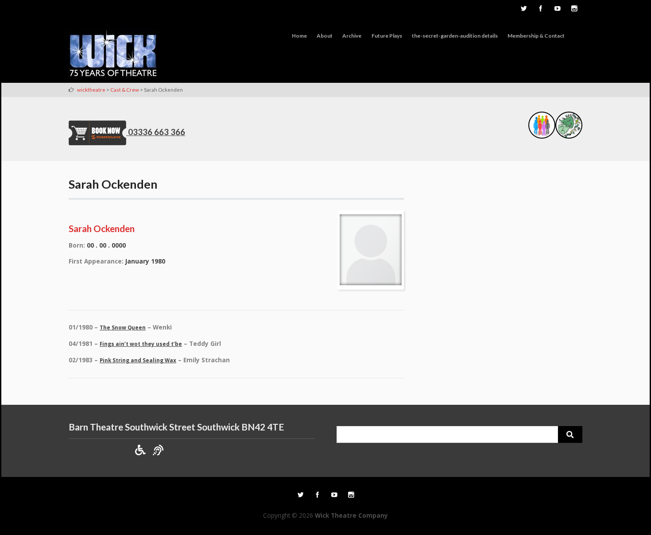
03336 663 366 (156, 132)
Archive (351, 35)
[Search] (570, 434)
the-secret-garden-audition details (455, 35)
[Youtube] (557, 9)
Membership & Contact (536, 35)
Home (299, 35)
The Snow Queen (123, 327)
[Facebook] (540, 9)
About (325, 35)
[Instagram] (574, 9)
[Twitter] (523, 9)
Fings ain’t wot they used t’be (141, 344)
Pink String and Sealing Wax (138, 360)
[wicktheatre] (113, 54)
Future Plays (387, 35)
